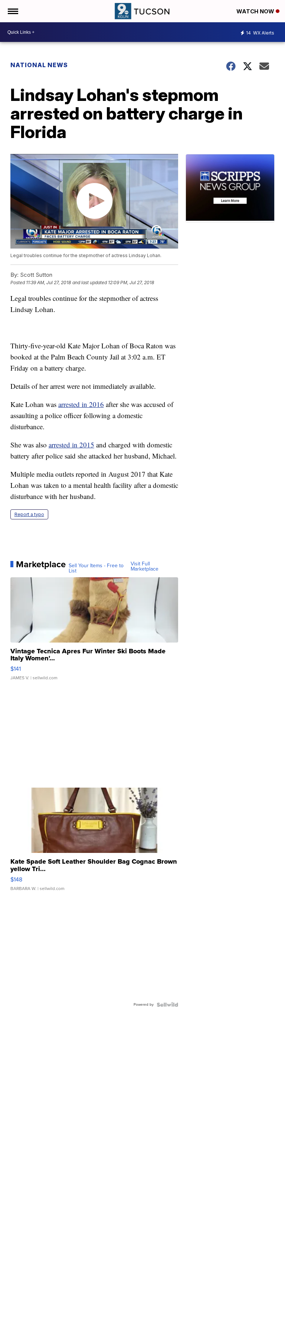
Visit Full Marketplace (144, 566)
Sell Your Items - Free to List (96, 568)
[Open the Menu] (12, 11)
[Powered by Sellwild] (167, 1004)
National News (39, 65)
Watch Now (256, 11)
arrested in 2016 (81, 404)
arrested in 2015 (71, 444)
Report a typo (29, 514)
